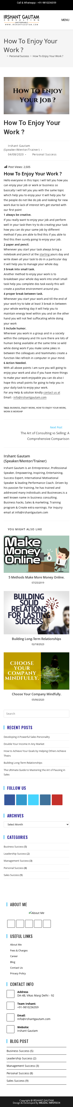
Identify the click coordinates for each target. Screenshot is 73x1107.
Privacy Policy (18, 973)
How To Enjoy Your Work (51, 407)
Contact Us (16, 967)
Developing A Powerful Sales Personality (27, 737)
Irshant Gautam (27, 1031)
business (15, 407)
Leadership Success (15, 853)
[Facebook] (9, 799)
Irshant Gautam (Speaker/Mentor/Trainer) (22, 147)
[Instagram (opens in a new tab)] (33, 7)
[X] (33, 799)
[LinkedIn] (21, 799)
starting (45, 254)
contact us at (51, 392)
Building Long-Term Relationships (36, 639)
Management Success (16, 860)
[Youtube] (57, 799)
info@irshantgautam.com (30, 397)
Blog (12, 962)
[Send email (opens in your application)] (53, 7)
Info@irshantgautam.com (33, 1019)
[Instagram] (45, 799)
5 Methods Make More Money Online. (36, 577)
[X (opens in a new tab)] (20, 7)
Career (14, 956)
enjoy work (28, 407)
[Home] (5, 56)
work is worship (13, 411)
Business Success (13, 846)
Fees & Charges (19, 950)
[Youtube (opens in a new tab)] (47, 7)
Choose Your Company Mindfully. (36, 694)
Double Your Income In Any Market (24, 744)
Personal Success (44, 154)
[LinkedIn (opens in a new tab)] (40, 7)
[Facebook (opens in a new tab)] (27, 7)
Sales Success (11, 875)
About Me (16, 944)
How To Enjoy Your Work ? (48, 56)
